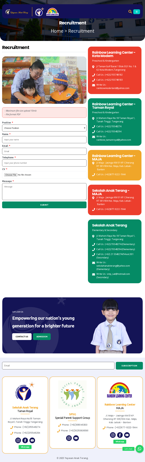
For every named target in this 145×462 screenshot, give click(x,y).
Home (57, 31)
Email (5, 146)
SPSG (72, 414)
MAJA (119, 408)
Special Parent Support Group (72, 417)
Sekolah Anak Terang (25, 407)
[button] (22, 336)
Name (5, 134)
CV (4, 169)
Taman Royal (25, 411)
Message (7, 181)
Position (6, 122)
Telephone (8, 157)
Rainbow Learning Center (120, 404)
